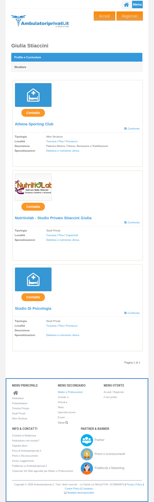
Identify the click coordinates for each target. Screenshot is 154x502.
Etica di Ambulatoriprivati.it (26, 450)
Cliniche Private (20, 408)
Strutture (20, 67)
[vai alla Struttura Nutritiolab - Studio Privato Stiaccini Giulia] (33, 187)
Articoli (61, 402)
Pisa (61, 141)
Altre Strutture (19, 418)
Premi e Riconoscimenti (25, 455)
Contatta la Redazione (24, 435)
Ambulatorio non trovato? (25, 440)
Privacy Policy (134, 484)
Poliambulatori (19, 403)
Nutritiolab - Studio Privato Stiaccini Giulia (53, 218)
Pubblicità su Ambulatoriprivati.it (29, 466)
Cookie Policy (72, 488)
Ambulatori (18, 398)
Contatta (33, 113)
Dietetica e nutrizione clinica (62, 150)
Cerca (61, 422)
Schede (62, 397)
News (61, 407)
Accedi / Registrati (114, 392)
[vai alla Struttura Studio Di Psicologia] (33, 279)
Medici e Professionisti (70, 392)
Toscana (51, 141)
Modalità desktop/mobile (80, 492)
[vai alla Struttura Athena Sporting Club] (33, 95)
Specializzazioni (66, 412)
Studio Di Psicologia (33, 308)
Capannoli (72, 235)
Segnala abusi (19, 445)
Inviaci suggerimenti (23, 460)
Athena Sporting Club (34, 124)
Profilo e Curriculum (27, 57)
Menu (137, 4)
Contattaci (87, 488)
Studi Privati (18, 413)
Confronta (133, 128)
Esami (61, 417)
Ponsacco (72, 141)
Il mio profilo (110, 397)
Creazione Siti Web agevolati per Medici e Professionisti (42, 471)
